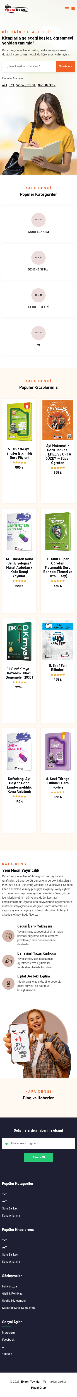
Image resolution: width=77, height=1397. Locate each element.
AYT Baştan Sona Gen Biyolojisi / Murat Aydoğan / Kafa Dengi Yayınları (19, 567)
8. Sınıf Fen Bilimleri (58, 667)
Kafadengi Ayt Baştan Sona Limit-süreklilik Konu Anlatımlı (19, 785)
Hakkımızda (9, 1286)
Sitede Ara (65, 66)
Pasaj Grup (38, 1387)
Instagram (8, 1332)
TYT (12, 85)
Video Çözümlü (26, 85)
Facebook (8, 1339)
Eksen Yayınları (31, 1381)
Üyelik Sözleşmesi (14, 1300)
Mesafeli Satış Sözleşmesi (19, 1307)
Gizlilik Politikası (12, 1293)
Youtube (7, 1354)
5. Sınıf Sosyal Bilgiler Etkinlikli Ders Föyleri (19, 453)
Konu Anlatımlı (11, 1215)
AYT (4, 85)
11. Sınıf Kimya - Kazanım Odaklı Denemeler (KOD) (19, 673)
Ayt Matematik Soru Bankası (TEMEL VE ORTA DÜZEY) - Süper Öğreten (58, 454)
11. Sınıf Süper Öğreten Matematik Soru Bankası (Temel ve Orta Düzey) (57, 567)
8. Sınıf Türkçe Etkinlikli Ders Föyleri (57, 782)
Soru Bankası (47, 85)
